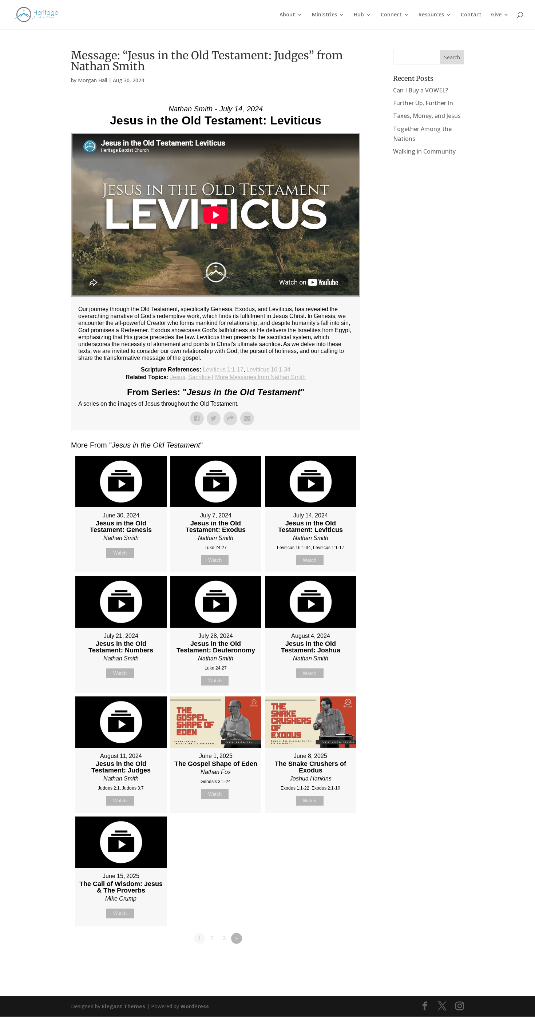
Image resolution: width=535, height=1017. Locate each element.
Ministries (324, 15)
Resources (431, 15)
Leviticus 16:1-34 (268, 369)
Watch (120, 553)
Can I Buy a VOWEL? (420, 90)
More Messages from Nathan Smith (260, 377)
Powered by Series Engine (333, 958)
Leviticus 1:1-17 (223, 369)
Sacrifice (199, 377)
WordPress (195, 1006)
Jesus (177, 377)
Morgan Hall (92, 80)
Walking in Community (424, 151)
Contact (471, 15)
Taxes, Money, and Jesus (427, 116)
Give (496, 15)
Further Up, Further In (423, 103)
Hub (359, 15)
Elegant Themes (123, 1006)
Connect (391, 15)
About (287, 15)
